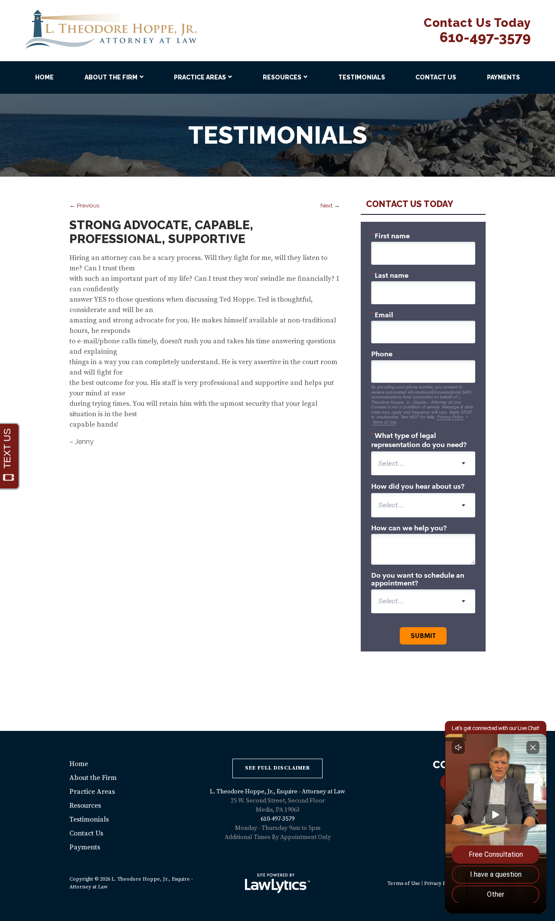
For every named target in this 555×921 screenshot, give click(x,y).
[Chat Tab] (277, 460)
